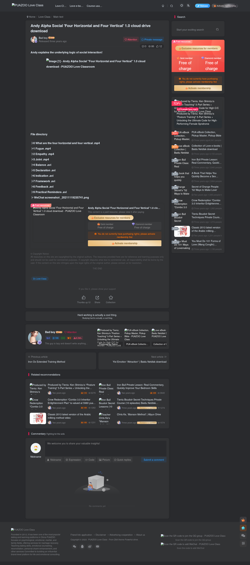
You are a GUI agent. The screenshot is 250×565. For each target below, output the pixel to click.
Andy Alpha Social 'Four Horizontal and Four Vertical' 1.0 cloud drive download (91, 28)
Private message (153, 39)
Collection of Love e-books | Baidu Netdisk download (207, 147)
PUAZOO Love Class (97, 539)
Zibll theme (119, 539)
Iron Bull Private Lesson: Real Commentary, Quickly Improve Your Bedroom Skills (140, 386)
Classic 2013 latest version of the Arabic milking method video (69, 416)
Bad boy (43, 37)
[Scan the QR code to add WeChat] (243, 535)
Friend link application (81, 534)
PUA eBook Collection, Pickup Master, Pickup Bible (206, 133)
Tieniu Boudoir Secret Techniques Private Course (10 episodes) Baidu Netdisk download (139, 403)
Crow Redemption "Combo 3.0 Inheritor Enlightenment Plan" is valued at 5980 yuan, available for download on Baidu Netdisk (71, 403)
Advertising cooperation (121, 534)
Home (31, 16)
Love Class (44, 16)
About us (140, 534)
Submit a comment (154, 459)
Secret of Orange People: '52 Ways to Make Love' (205, 188)
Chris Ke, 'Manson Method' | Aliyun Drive (139, 414)
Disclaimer (101, 534)
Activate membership (226, 5)
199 (57, 337)
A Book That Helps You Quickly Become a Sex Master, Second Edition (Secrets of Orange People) (206, 178)
